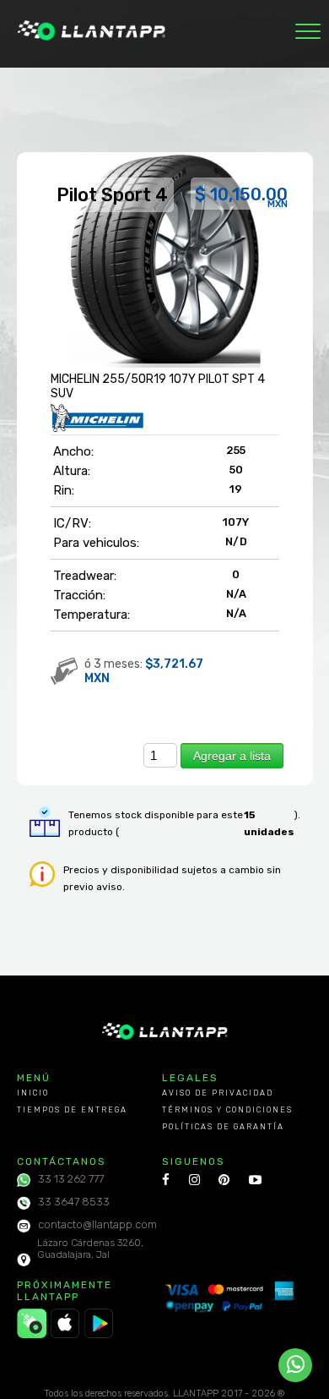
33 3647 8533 (74, 1201)
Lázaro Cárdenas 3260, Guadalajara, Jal (90, 1248)
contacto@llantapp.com (97, 1224)
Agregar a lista (232, 755)
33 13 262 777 (71, 1178)
